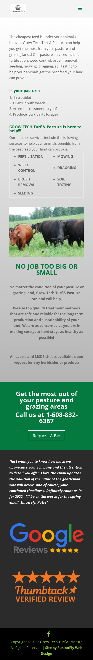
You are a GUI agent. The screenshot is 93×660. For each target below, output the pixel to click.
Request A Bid (46, 436)
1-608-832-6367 (58, 417)
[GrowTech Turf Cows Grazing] (46, 255)
